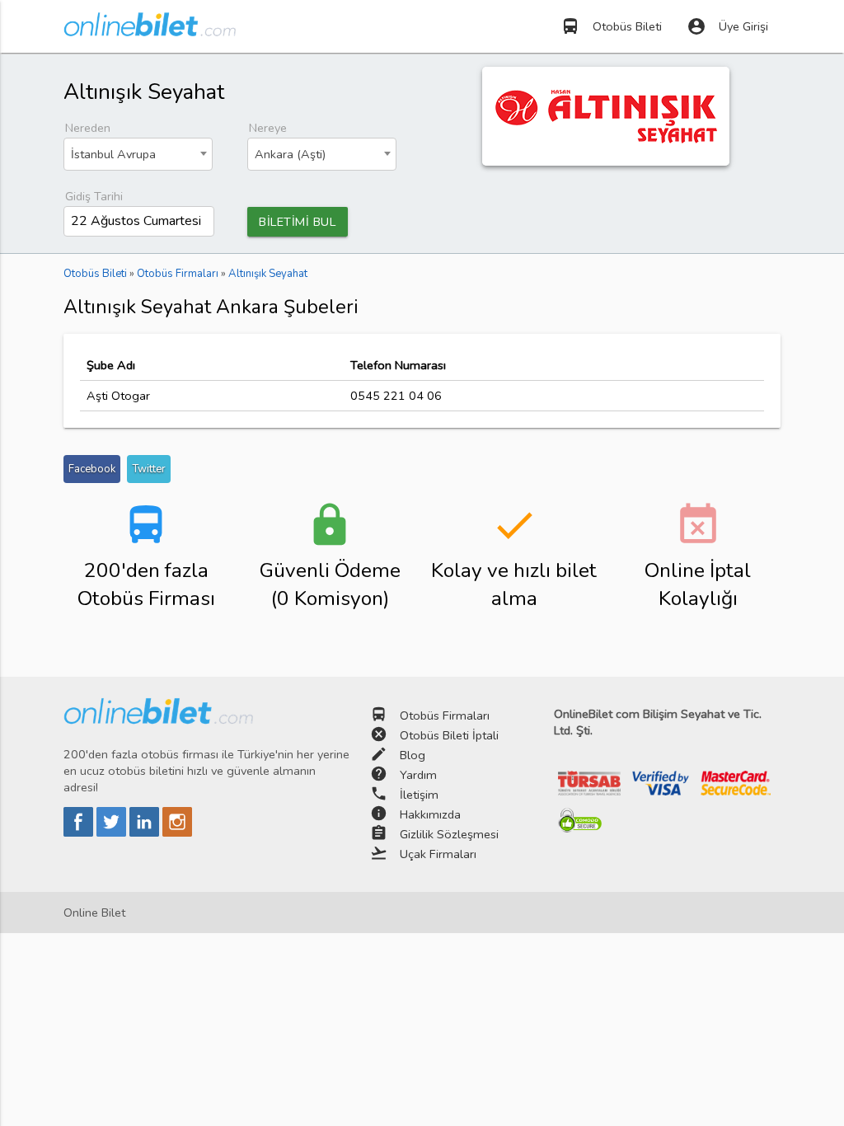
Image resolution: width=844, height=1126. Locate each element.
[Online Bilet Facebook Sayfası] (79, 832)
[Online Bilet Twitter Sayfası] (112, 832)
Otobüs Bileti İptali (449, 735)
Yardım (418, 775)
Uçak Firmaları (438, 854)
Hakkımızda (430, 814)
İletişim (419, 794)
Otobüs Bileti (611, 26)
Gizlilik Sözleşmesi (449, 834)
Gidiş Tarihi (94, 196)
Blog (412, 755)
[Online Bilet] (149, 29)
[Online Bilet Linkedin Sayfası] (145, 832)
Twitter (149, 469)
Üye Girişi (727, 26)
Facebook (91, 469)
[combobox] (138, 154)
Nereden (87, 128)
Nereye (268, 128)
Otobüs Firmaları (445, 715)
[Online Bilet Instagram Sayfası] (177, 832)
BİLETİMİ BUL (297, 221)
